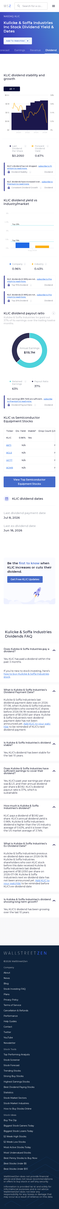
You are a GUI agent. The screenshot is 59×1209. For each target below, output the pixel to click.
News (7, 978)
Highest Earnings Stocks (17, 1081)
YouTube (8, 1037)
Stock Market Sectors (15, 1098)
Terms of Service (12, 1005)
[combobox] (31, 6)
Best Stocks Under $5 (15, 1163)
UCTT (9, 460)
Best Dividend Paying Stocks (19, 1087)
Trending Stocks (12, 1070)
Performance (11, 1016)
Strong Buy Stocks (13, 1076)
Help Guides (10, 1021)
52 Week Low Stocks (15, 1142)
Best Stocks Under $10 (16, 1169)
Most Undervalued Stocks (17, 1152)
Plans (6, 994)
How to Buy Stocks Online (17, 1108)
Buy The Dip (10, 1120)
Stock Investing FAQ (15, 989)
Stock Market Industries (16, 1103)
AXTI (8, 445)
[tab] (20, 50)
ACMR (9, 467)
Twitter (7, 1032)
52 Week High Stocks (15, 1136)
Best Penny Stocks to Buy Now (20, 1158)
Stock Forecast (12, 1065)
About (7, 972)
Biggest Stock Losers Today (18, 1131)
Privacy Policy (11, 999)
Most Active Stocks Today (17, 1147)
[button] (29, 650)
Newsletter (9, 1043)
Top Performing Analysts (17, 1054)
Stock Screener (12, 1060)
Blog (6, 983)
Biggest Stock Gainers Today (19, 1125)
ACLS (9, 452)
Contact (8, 1026)
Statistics (8, 1092)
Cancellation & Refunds (16, 1010)
